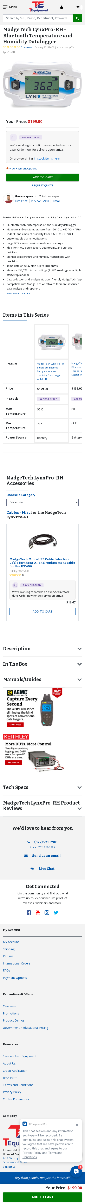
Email (56, 201)
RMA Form (10, 1078)
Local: (42, 847)
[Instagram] (48, 912)
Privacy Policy (12, 1092)
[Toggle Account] (61, 7)
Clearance (9, 1006)
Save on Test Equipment (20, 1056)
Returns (8, 956)
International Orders (16, 963)
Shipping (9, 949)
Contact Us (9, 1166)
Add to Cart (43, 611)
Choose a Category (20, 495)
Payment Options (15, 978)
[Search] (77, 18)
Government (11, 1028)
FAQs (6, 970)
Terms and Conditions (18, 1085)
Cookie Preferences (16, 1099)
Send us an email (46, 856)
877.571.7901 (40, 201)
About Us (9, 1063)
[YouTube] (39, 912)
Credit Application (15, 1071)
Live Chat (21, 201)
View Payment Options (23, 168)
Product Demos (14, 1020)
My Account (11, 942)
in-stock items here (47, 158)
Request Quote (42, 185)
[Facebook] (30, 912)
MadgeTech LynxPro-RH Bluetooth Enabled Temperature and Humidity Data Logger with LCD (50, 371)
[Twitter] (56, 912)
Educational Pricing (35, 1028)
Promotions (11, 1013)
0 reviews (26, 47)
